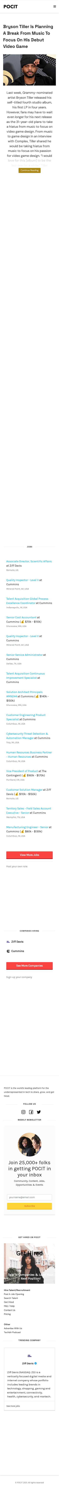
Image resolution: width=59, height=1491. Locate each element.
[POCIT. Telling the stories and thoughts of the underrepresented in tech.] (10, 6)
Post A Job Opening (14, 1294)
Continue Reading (30, 170)
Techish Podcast (12, 1332)
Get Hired (9, 1302)
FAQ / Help (9, 1306)
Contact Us (9, 1310)
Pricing (7, 1314)
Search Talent (11, 1298)
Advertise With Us (13, 1328)
